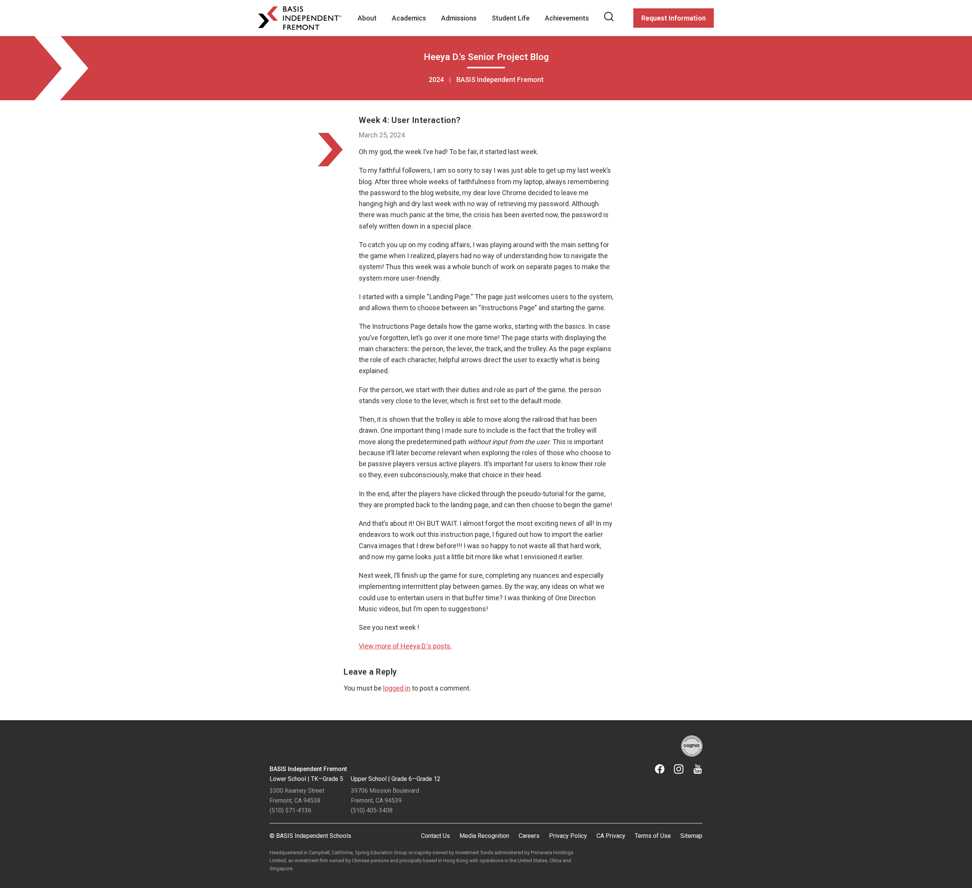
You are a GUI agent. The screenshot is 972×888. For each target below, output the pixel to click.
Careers (529, 835)
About (367, 18)
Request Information (673, 18)
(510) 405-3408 (372, 810)
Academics (409, 18)
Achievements (567, 18)
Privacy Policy (568, 835)
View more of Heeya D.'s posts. (405, 646)
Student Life (511, 18)
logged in (396, 688)
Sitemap (691, 835)
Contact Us (435, 835)
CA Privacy (610, 835)
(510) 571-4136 (290, 810)
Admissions (459, 18)
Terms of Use (653, 835)
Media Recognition (484, 835)
